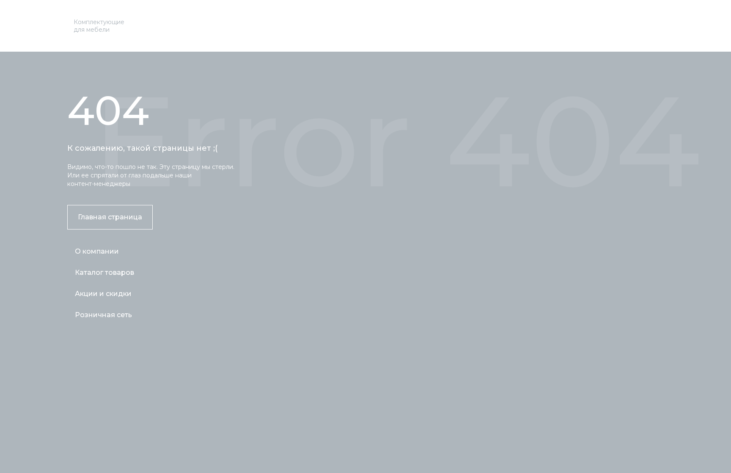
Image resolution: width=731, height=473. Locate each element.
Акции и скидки (103, 294)
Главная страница (110, 217)
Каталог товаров (104, 272)
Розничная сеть (103, 315)
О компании (97, 251)
